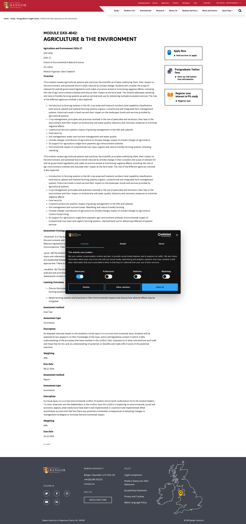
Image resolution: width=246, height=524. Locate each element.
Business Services (189, 10)
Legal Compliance (133, 475)
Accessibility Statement (135, 490)
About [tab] (161, 244)
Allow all (160, 287)
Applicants (165, 3)
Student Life (129, 10)
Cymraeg (206, 3)
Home (6, 19)
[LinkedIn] (57, 502)
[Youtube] (46, 502)
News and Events (209, 10)
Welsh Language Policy (135, 502)
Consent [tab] (84, 244)
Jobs (195, 3)
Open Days (226, 10)
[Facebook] (57, 493)
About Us (173, 10)
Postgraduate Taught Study (28, 19)
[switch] (108, 276)
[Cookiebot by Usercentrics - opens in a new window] (159, 235)
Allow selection (123, 287)
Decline (86, 287)
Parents (175, 3)
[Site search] (240, 10)
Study (116, 10)
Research (160, 10)
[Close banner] (177, 235)
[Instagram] (67, 493)
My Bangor (186, 3)
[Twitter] (46, 493)
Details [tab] (123, 244)
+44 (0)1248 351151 (93, 479)
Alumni (155, 3)
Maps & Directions (97, 500)
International (145, 10)
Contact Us (89, 484)
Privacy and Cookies (134, 496)
